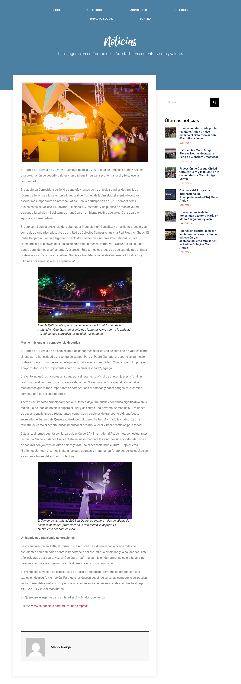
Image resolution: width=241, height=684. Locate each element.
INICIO (56, 9)
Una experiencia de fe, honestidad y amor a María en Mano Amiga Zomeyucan (198, 216)
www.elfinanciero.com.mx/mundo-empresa (59, 606)
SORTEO (145, 18)
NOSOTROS (94, 9)
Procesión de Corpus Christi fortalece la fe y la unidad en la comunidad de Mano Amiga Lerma (199, 173)
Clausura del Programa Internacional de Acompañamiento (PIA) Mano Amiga (198, 195)
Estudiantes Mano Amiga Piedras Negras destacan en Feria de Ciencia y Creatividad (199, 153)
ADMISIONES (138, 9)
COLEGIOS (181, 9)
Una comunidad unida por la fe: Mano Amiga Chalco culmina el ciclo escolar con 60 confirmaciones (198, 133)
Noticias (120, 41)
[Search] (214, 102)
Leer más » (185, 142)
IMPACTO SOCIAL (101, 18)
